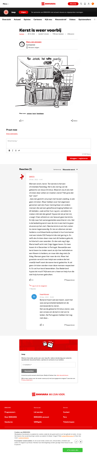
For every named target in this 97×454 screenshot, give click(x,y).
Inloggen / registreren (79, 158)
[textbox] (48, 143)
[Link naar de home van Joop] (6, 12)
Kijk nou (48, 19)
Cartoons (38, 19)
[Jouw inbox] (85, 4)
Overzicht (6, 19)
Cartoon (21, 34)
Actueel (17, 19)
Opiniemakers (85, 19)
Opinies (27, 19)
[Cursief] (12, 150)
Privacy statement (26, 380)
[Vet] (9, 150)
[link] (22, 44)
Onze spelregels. (12, 134)
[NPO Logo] (92, 3)
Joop (13, 12)
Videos (72, 19)
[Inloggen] (89, 4)
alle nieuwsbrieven (62, 375)
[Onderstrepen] (15, 150)
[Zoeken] (81, 4)
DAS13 (31, 177)
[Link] (19, 150)
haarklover (44, 294)
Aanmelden (29, 371)
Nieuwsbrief (60, 19)
